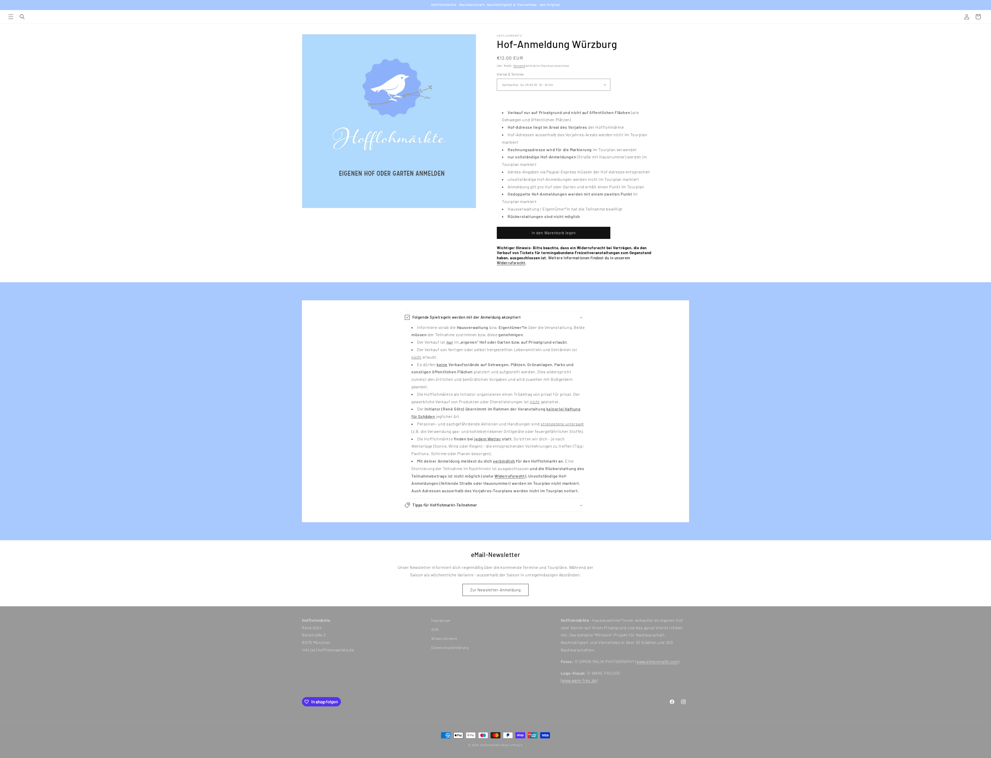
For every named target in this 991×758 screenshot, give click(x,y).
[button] (11, 16)
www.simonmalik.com (657, 661)
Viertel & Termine (510, 74)
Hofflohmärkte (490, 745)
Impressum (440, 620)
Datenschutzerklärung (449, 648)
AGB (434, 629)
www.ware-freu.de (579, 680)
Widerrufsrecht (511, 262)
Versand (519, 65)
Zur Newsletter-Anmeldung (495, 589)
